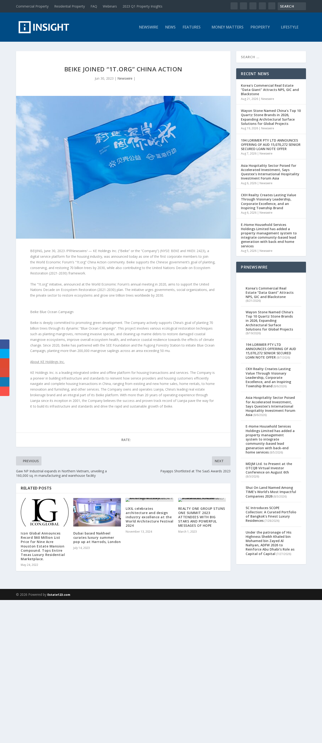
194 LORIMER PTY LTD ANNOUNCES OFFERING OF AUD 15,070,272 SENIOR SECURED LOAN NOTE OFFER (271, 144)
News (170, 27)
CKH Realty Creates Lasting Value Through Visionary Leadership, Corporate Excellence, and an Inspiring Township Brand (268, 201)
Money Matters (228, 27)
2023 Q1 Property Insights (142, 6)
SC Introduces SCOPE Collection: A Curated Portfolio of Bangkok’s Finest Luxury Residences (271, 514)
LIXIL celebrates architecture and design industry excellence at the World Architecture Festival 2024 (149, 517)
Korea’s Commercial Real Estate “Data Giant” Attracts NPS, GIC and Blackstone (270, 89)
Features (192, 27)
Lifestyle (289, 27)
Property (260, 27)
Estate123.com (58, 594)
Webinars (110, 6)
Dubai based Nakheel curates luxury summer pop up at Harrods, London (97, 537)
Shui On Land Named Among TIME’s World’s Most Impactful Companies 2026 (271, 491)
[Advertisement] (141, 670)
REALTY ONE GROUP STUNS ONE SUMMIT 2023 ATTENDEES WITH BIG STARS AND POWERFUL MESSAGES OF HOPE (201, 517)
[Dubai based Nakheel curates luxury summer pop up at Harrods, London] (97, 512)
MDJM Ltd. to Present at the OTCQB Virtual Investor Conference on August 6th (269, 467)
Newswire (148, 27)
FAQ (94, 6)
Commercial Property (32, 6)
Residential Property (69, 6)
